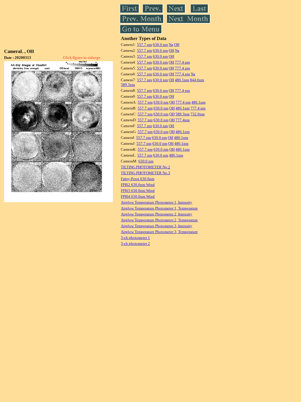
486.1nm (182, 80)
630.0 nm (160, 44)
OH (176, 44)
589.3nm (128, 84)
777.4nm (182, 120)
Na (171, 44)
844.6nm (197, 80)
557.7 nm (144, 44)
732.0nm (197, 114)
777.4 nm (182, 62)
